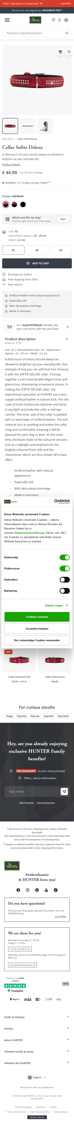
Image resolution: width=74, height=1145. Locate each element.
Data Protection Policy (40, 1112)
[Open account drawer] (59, 20)
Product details (11, 164)
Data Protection (26, 802)
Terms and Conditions (16, 1112)
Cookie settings (60, 1112)
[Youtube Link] (46, 890)
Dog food (21, 716)
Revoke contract (37, 1117)
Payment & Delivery (23, 1107)
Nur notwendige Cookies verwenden (37, 640)
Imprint (53, 1107)
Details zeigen (54, 605)
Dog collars (7, 138)
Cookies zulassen (37, 616)
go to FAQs (60, 916)
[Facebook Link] (18, 890)
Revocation (41, 1107)
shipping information (52, 848)
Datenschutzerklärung (29, 532)
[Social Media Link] (55, 890)
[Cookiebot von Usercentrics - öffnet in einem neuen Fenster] (54, 501)
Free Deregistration (46, 802)
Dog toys (35, 716)
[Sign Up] (64, 791)
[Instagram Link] (27, 890)
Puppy (9, 716)
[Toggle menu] (7, 20)
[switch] (65, 568)
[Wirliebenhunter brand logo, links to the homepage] (31, 20)
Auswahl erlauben (37, 628)
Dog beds (48, 716)
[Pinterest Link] (37, 890)
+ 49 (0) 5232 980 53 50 (20, 949)
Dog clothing (64, 716)
